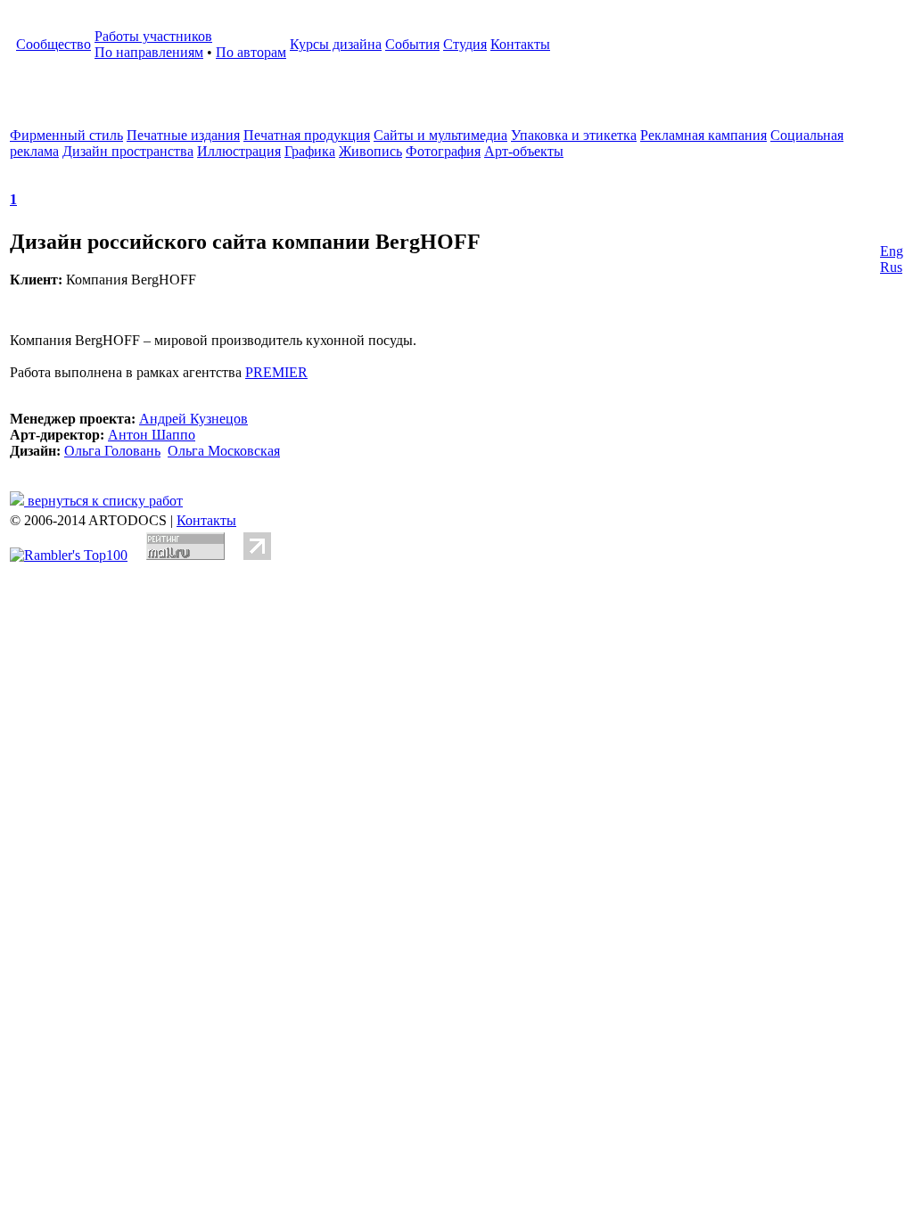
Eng (891, 251)
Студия (465, 44)
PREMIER (276, 372)
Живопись (370, 151)
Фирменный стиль (66, 135)
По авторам (251, 52)
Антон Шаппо (151, 434)
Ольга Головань (112, 450)
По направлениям (149, 52)
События (412, 44)
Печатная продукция (306, 135)
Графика (309, 151)
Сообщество (53, 44)
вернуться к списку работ (103, 500)
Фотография (443, 151)
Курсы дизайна (336, 44)
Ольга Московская (224, 450)
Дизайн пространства (127, 151)
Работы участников (153, 36)
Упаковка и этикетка (574, 135)
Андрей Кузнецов (193, 418)
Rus (891, 267)
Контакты (520, 44)
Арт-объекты (523, 151)
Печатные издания (183, 135)
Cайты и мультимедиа (440, 135)
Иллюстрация (239, 151)
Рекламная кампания (703, 135)
